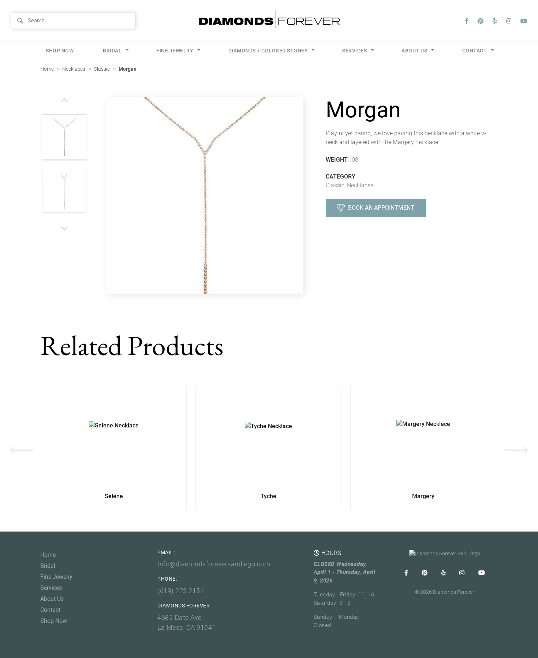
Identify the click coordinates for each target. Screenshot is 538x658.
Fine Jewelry (174, 51)
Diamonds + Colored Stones (268, 51)
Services (354, 51)
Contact (50, 609)
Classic (102, 69)
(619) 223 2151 (180, 591)
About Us (52, 598)
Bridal (112, 51)
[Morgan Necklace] (204, 195)
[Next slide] (64, 228)
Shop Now (60, 51)
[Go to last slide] (64, 100)
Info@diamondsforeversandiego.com (213, 564)
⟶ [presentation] (516, 450)
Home (47, 69)
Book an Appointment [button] (381, 207)
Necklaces (73, 69)
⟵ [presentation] (21, 450)
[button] (64, 137)
